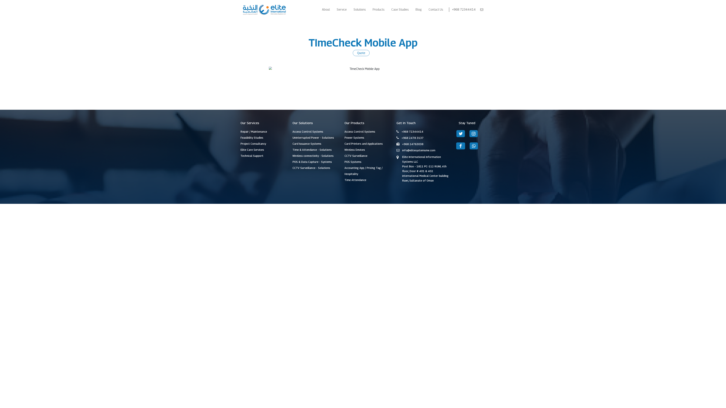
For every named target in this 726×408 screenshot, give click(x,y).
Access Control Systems (307, 131)
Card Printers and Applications (363, 143)
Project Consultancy (253, 143)
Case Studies (400, 9)
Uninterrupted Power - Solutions (313, 137)
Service (342, 9)
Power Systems (354, 137)
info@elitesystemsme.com (418, 150)
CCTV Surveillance (355, 155)
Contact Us (436, 9)
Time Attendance (355, 180)
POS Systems (352, 161)
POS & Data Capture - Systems (312, 161)
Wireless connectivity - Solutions (313, 155)
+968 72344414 (464, 9)
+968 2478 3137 (413, 137)
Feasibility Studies (251, 137)
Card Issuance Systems (306, 143)
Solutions (360, 9)
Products (379, 9)
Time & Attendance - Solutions (312, 149)
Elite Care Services (252, 149)
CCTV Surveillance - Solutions (311, 167)
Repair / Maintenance (253, 131)
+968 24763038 (412, 144)
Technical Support (251, 155)
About (326, 9)
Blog (419, 9)
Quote (361, 53)
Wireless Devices (354, 149)
